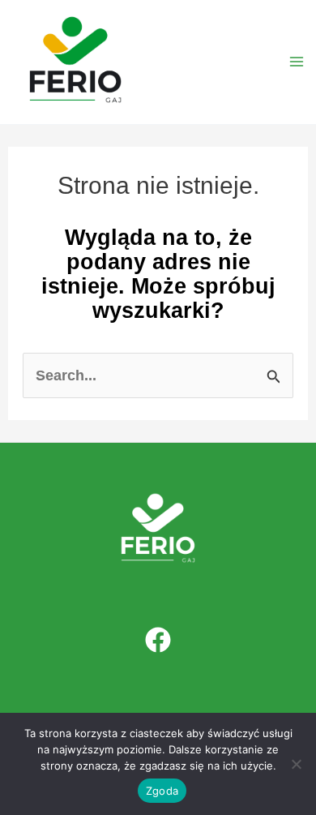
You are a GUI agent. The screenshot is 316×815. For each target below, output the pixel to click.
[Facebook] (158, 640)
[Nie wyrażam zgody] (296, 764)
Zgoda (162, 790)
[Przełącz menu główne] (297, 62)
